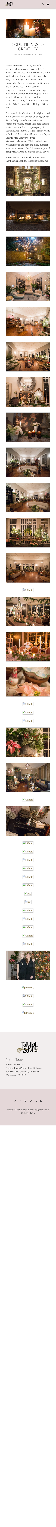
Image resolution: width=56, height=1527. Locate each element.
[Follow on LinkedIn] (36, 1101)
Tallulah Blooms (33, 54)
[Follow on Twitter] (31, 1101)
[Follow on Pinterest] (25, 1101)
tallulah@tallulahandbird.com (27, 1068)
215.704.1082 (19, 1064)
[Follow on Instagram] (15, 1101)
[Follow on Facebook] (20, 1101)
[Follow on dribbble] (41, 1101)
